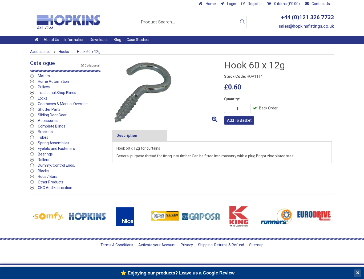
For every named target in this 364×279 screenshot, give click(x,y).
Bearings (45, 154)
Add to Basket (239, 120)
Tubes (43, 137)
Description (126, 135)
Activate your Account (157, 245)
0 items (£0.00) (286, 4)
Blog (117, 40)
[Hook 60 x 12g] (166, 92)
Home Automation (53, 81)
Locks (42, 98)
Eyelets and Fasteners (56, 148)
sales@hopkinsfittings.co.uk (306, 26)
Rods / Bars (47, 176)
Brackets (45, 132)
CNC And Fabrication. (55, 188)
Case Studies (138, 40)
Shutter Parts (49, 109)
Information (74, 40)
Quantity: (232, 99)
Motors (44, 76)
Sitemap (256, 245)
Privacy (187, 245)
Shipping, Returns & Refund (221, 245)
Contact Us (321, 4)
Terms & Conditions (116, 245)
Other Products (50, 182)
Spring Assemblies (53, 143)
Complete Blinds (51, 126)
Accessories (48, 120)
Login (231, 4)
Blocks (43, 171)
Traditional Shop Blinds (57, 93)
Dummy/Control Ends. (56, 165)
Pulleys (44, 87)
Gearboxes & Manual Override (63, 104)
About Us (51, 40)
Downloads (99, 40)
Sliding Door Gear (52, 115)
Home (210, 4)
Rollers (43, 160)
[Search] (242, 22)
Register (255, 4)
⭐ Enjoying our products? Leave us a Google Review (177, 273)
